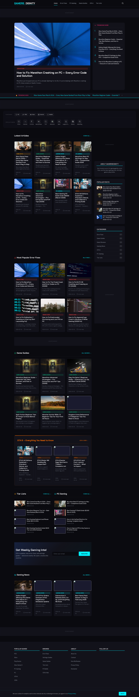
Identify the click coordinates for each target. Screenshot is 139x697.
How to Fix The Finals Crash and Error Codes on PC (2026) (52, 284)
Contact (73, 657)
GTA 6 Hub (46, 673)
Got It (122, 693)
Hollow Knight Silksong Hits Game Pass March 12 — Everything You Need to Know (111, 49)
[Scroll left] (31, 95)
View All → (87, 136)
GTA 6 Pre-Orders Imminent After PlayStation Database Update (42, 598)
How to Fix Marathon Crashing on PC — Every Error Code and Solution (52, 74)
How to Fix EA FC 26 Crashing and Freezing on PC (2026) (78, 284)
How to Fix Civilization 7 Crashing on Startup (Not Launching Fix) (25, 319)
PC (15, 673)
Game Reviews (109, 242)
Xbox (15, 657)
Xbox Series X (18, 665)
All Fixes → (87, 257)
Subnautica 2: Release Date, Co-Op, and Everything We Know (62, 598)
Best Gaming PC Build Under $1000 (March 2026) (62, 196)
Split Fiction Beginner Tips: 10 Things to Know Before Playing (26, 417)
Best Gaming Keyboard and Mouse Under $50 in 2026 (37, 520)
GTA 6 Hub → (84, 440)
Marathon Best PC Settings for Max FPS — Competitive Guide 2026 (110, 56)
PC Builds (45, 669)
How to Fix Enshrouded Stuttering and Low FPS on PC (52, 319)
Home (55, 3)
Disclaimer (74, 669)
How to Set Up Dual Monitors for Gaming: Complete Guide (77, 520)
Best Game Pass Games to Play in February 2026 (81, 598)
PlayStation (17, 661)
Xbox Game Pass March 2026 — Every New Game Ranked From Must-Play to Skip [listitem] (62, 95)
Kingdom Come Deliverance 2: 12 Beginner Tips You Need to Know (79, 417)
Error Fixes (63, 3)
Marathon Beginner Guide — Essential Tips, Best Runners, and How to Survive (110, 41)
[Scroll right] (122, 95)
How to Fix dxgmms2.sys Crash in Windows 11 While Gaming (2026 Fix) (78, 319)
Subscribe (84, 554)
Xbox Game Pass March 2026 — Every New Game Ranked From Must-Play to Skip (111, 33)
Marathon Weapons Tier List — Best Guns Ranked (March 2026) (38, 511)
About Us (73, 654)
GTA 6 (91, 3)
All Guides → (86, 353)
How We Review (75, 661)
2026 (15, 680)
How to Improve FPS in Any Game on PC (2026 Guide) (78, 529)
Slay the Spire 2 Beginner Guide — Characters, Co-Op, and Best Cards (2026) (79, 379)
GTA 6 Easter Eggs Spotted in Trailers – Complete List (61, 463)
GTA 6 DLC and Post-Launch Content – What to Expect (80, 463)
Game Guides (83, 3)
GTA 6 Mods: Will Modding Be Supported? (43, 462)
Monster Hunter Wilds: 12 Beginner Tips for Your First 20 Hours (52, 417)
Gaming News (60, 153)
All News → (87, 575)
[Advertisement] (69, 235)
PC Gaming (73, 3)
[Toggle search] (123, 3)
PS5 (15, 654)
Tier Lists (99, 3)
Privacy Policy (75, 665)
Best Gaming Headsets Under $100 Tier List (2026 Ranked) (38, 529)
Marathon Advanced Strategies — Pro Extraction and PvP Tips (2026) (43, 198)
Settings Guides (47, 657)
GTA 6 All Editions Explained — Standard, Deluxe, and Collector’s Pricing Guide (82, 198)
